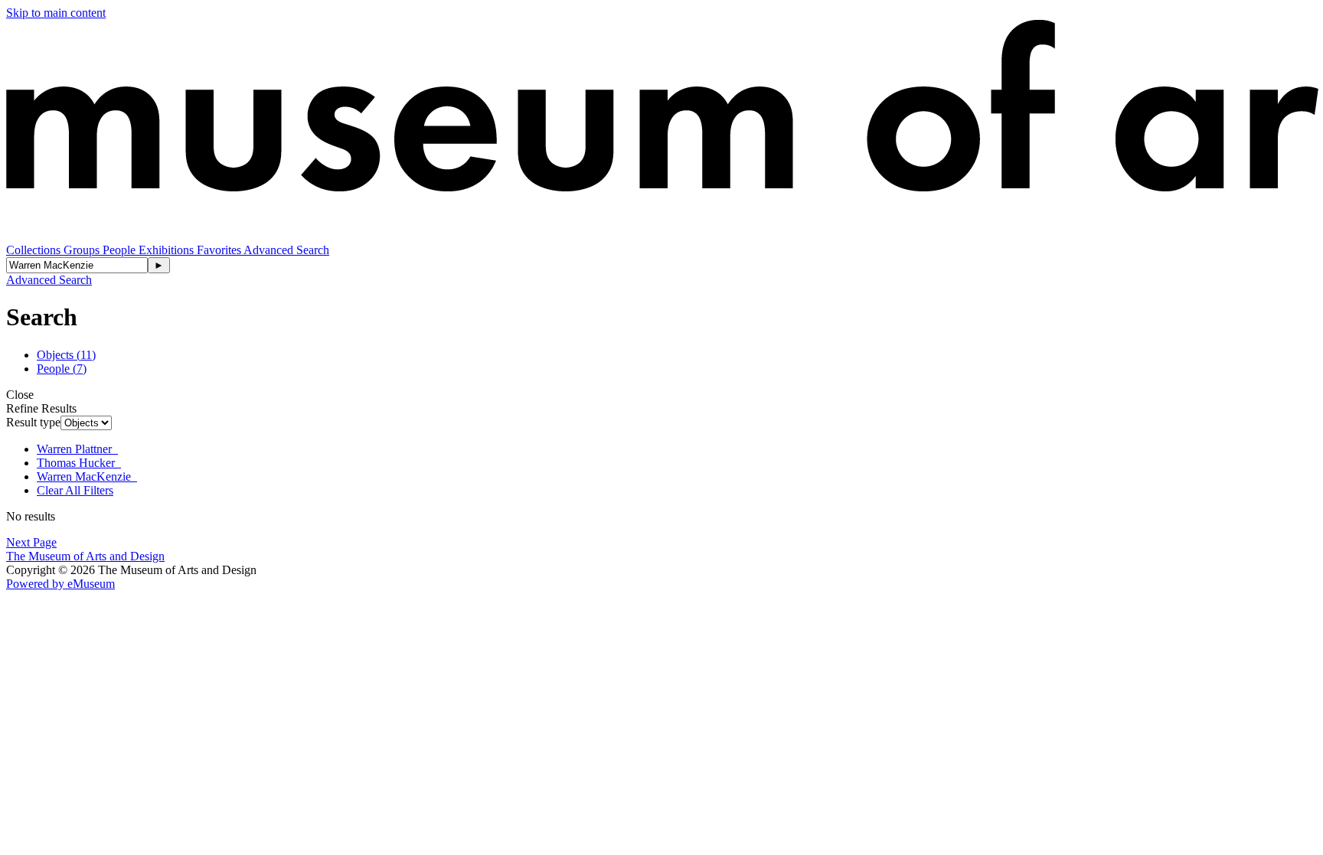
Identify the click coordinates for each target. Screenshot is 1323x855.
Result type (33, 422)
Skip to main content (56, 12)
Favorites (220, 249)
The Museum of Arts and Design (85, 556)
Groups (83, 249)
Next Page (31, 542)
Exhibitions (168, 249)
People (121, 249)
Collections (35, 249)
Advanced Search (286, 249)
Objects (66, 354)
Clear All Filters (75, 490)
